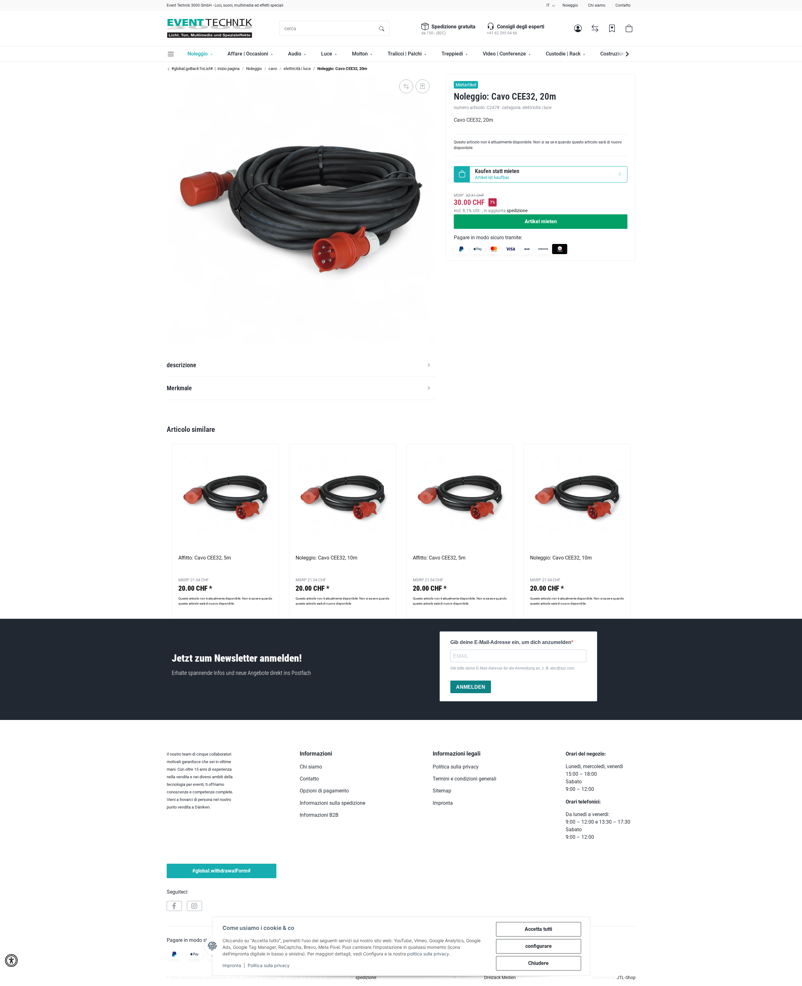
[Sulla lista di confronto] (406, 86)
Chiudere (538, 963)
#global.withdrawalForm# (221, 871)
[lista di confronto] (595, 28)
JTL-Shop (626, 977)
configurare (538, 946)
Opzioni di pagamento (324, 791)
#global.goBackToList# (191, 68)
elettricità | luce (536, 107)
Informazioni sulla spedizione (332, 803)
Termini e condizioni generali (464, 779)
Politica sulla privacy (269, 965)
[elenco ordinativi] (612, 28)
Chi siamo (596, 5)
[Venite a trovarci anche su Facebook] (174, 906)
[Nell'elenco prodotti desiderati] (423, 86)
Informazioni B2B (319, 815)
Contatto (623, 5)
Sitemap (442, 791)
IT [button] (548, 5)
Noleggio (570, 5)
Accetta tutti (538, 929)
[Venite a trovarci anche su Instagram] (194, 906)
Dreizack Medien (500, 977)
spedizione (517, 210)
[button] (578, 28)
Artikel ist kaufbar (497, 174)
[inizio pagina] (210, 28)
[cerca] (381, 28)
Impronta (231, 965)
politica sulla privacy (428, 953)
